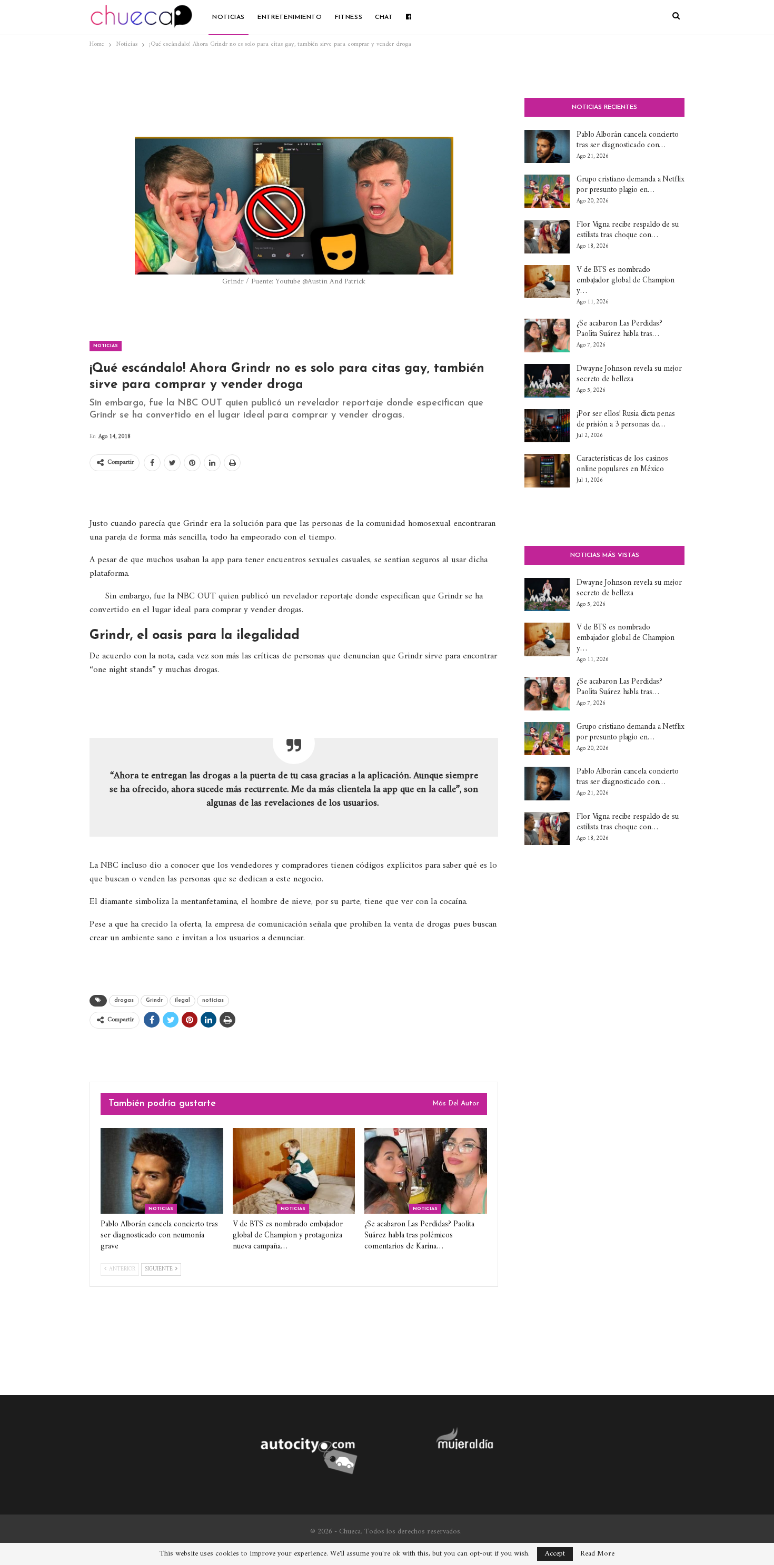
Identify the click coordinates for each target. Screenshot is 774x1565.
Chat (384, 17)
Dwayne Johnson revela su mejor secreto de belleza (629, 374)
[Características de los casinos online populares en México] (547, 470)
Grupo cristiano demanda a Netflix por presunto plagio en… (630, 184)
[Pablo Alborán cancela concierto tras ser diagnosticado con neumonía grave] (162, 1171)
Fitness (348, 17)
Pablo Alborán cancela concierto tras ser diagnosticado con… (628, 140)
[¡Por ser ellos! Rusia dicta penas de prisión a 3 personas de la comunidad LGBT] (547, 426)
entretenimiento (289, 17)
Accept (555, 1553)
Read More (597, 1554)
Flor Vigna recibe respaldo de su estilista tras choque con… (628, 230)
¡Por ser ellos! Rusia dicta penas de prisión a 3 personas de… (626, 419)
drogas (124, 1000)
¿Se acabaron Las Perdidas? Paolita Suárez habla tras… (619, 329)
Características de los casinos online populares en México (622, 464)
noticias (213, 1000)
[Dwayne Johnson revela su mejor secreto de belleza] (547, 381)
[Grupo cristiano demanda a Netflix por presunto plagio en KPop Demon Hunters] (547, 191)
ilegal (182, 1000)
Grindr (154, 1000)
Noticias (228, 17)
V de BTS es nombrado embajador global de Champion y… (625, 280)
